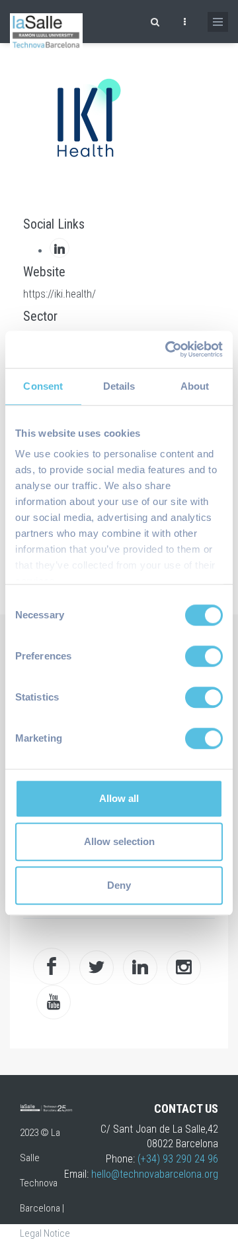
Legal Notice (45, 1233)
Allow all (119, 798)
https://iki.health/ (59, 293)
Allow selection (119, 841)
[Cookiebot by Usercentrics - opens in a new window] (168, 349)
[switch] (204, 656)
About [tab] (195, 386)
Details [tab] (119, 386)
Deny (119, 885)
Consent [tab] (43, 386)
